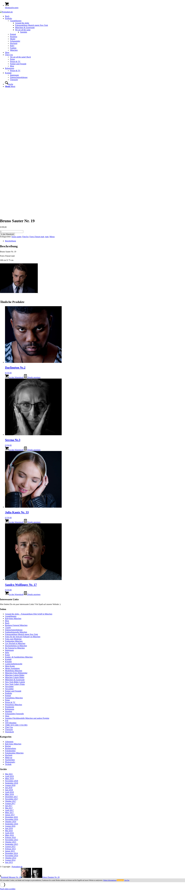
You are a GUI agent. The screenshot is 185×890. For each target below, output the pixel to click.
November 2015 (11, 840)
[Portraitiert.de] (6, 12)
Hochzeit (8, 755)
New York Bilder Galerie (15, 682)
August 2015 (10, 846)
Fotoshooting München (14, 753)
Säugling (8, 711)
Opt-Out (126, 880)
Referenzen (9, 709)
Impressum (9, 650)
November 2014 (11, 855)
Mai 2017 (9, 808)
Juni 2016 (9, 828)
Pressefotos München (13, 705)
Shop (7, 716)
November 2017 (11, 799)
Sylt (6, 720)
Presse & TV (10, 702)
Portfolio (8, 693)
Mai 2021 (9, 774)
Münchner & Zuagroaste (15, 680)
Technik (8, 764)
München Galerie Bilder (14, 675)
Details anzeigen (33, 377)
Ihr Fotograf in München (15, 648)
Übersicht (9, 729)
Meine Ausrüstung (12, 668)
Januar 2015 (10, 851)
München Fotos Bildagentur (16, 673)
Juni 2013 (9, 862)
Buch (7, 623)
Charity (8, 627)
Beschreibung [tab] (10, 241)
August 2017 (10, 803)
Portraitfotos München (14, 698)
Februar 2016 (10, 837)
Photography (10, 762)
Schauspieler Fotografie (14, 714)
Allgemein (9, 742)
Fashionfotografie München (16, 632)
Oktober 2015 (10, 842)
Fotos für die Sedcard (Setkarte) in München (22, 637)
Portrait (8, 695)
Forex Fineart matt (36, 237)
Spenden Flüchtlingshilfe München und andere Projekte (27, 718)
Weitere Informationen (109, 880)
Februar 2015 (10, 849)
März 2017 (9, 812)
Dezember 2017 (11, 797)
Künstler (8, 661)
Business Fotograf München (16, 625)
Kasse (7, 655)
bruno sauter (16, 237)
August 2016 (10, 826)
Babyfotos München (13, 618)
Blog (7, 621)
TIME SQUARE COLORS (16, 725)
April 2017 (9, 810)
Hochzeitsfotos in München (16, 646)
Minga (52, 237)
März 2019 (9, 778)
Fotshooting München (14, 641)
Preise (7, 700)
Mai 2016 (9, 831)
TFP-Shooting (10, 723)
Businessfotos (10, 748)
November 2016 (11, 819)
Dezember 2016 (11, 817)
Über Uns (9, 727)
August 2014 (10, 860)
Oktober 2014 (10, 858)
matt (46, 237)
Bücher (8, 746)
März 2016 (9, 835)
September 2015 (11, 844)
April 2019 (9, 776)
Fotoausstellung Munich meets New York (21, 634)
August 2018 (10, 785)
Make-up (8, 757)
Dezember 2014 (11, 853)
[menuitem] (95, 16)
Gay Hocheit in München (15, 643)
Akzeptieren (120, 880)
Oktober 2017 (10, 801)
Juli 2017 (8, 806)
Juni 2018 (9, 790)
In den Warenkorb (7, 234)
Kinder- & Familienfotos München (19, 657)
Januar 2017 (10, 815)
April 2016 (9, 833)
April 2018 (9, 792)
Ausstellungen (10, 616)
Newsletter (9, 686)
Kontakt (8, 659)
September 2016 (11, 824)
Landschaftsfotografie (13, 664)
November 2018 (11, 781)
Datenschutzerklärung (13, 630)
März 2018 (9, 794)
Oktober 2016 (10, 822)
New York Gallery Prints (15, 684)
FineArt (25, 237)
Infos (7, 652)
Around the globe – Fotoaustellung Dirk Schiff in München (28, 614)
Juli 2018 (8, 788)
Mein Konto (10, 666)
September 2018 (11, 783)
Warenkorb (9, 732)
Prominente (9, 707)
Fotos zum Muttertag (13, 639)
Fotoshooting (10, 751)
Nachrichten (10, 760)
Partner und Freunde (13, 691)
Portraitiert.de (17, 867)
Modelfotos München (13, 671)
